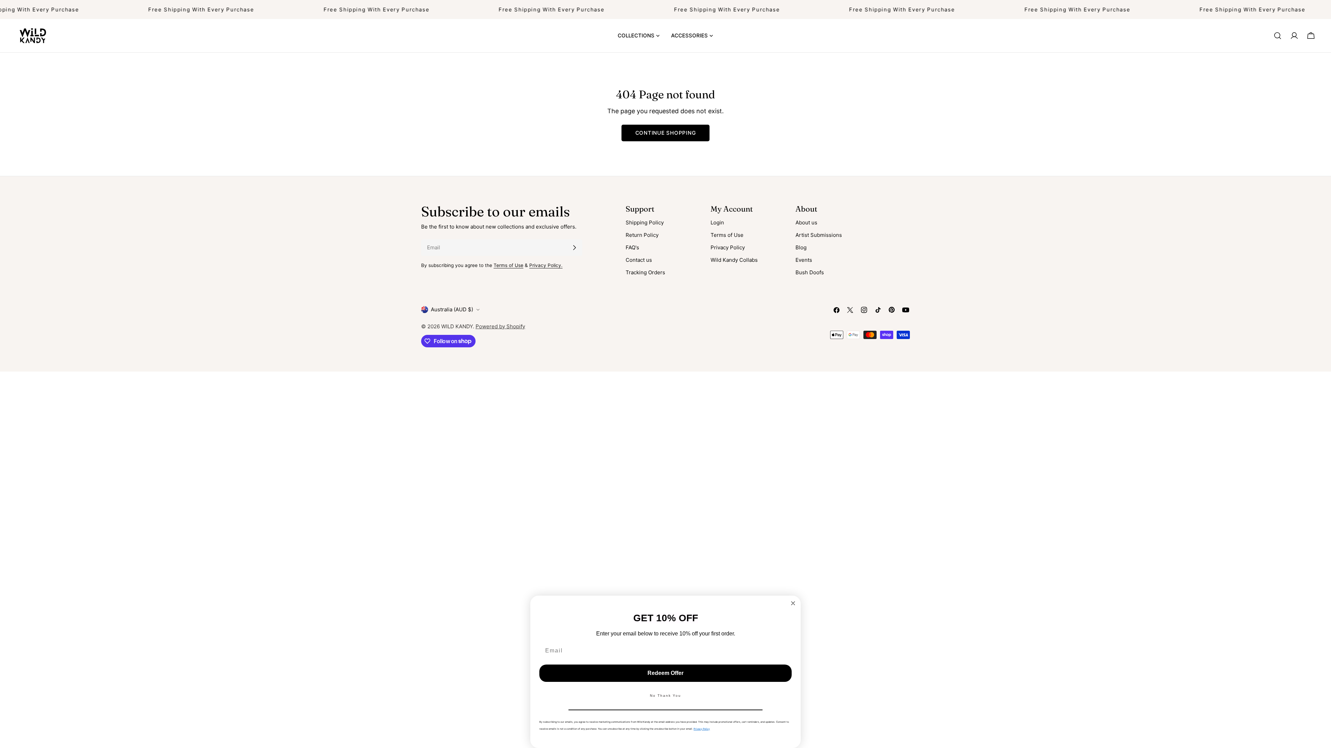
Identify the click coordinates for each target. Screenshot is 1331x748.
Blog (801, 247)
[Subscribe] (574, 247)
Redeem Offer (665, 673)
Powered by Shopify (500, 326)
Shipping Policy (645, 222)
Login (717, 222)
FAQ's (632, 247)
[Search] (1278, 36)
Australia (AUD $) (452, 309)
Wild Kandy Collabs (734, 260)
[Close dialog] (793, 603)
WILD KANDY (457, 326)
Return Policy (642, 235)
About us (806, 222)
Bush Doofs (809, 272)
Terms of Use (508, 265)
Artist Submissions (818, 235)
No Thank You (665, 695)
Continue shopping (665, 133)
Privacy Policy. (546, 265)
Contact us (639, 260)
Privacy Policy (728, 247)
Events (803, 260)
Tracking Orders (645, 272)
